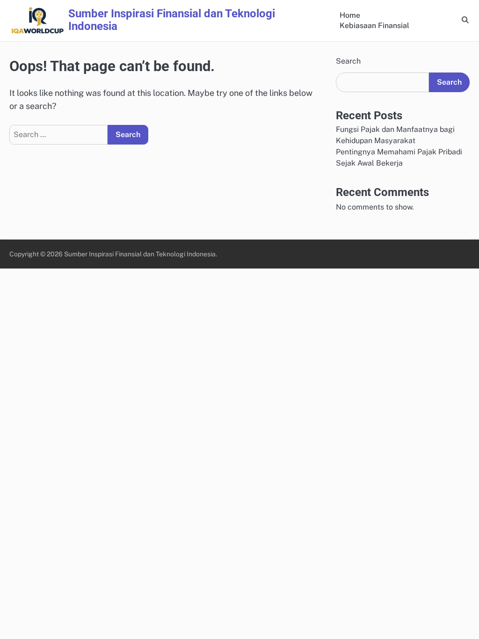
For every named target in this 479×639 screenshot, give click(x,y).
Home (350, 15)
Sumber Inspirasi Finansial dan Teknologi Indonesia (171, 20)
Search (348, 61)
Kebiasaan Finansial (374, 25)
